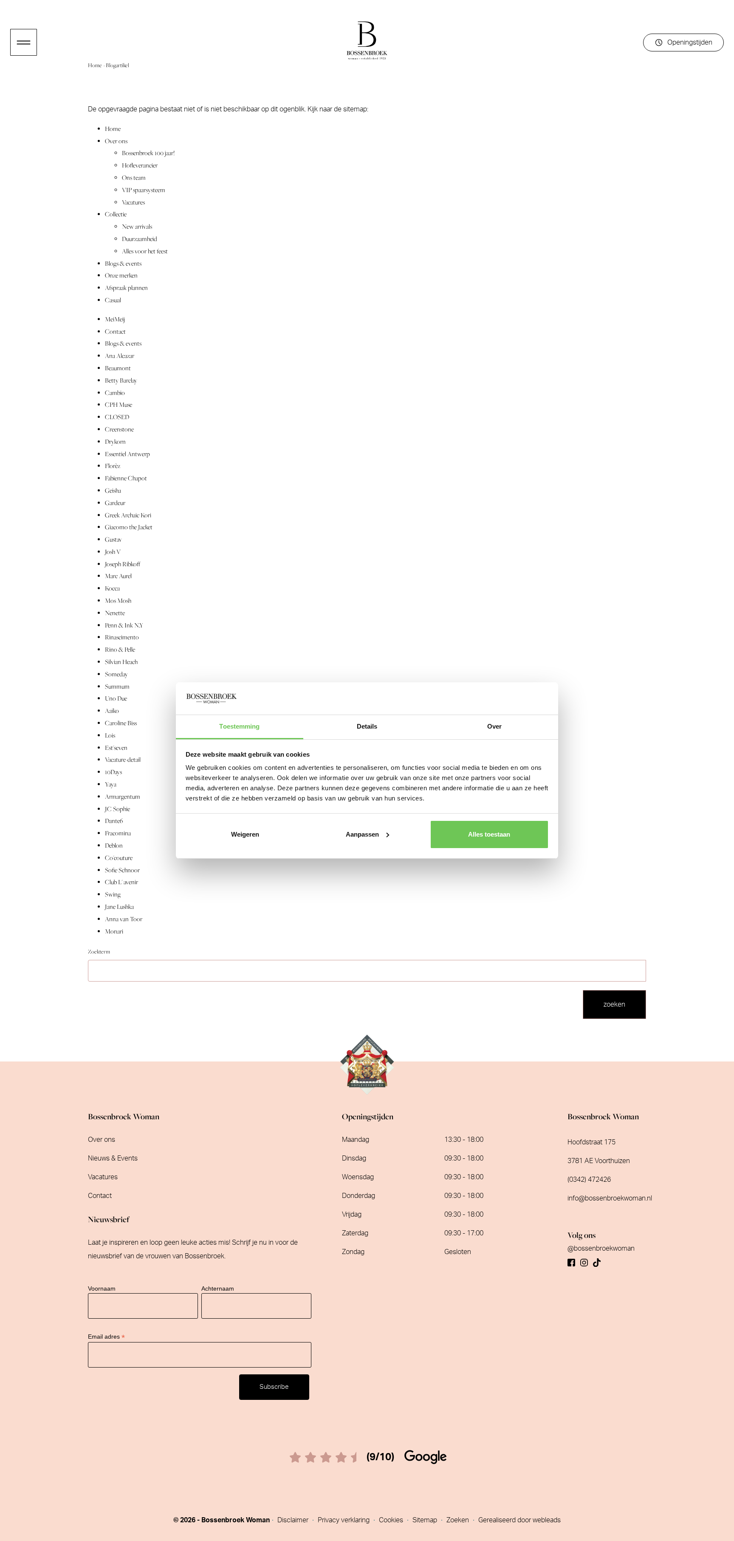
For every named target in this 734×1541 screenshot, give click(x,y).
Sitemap (425, 1520)
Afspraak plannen (126, 288)
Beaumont (118, 368)
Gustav (113, 539)
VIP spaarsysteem (143, 190)
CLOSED (117, 417)
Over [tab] (494, 726)
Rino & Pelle (120, 649)
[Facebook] (571, 1259)
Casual (113, 300)
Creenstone (119, 429)
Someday (116, 674)
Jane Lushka (119, 906)
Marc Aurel (118, 576)
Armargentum (122, 796)
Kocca (112, 588)
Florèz (112, 466)
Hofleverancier (140, 165)
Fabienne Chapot (126, 478)
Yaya (110, 784)
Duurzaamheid (139, 239)
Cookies (392, 1520)
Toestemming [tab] (239, 726)
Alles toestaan (489, 834)
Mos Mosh (118, 600)
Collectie (116, 214)
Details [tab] (367, 726)
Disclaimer (293, 1520)
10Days (113, 772)
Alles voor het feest (145, 251)
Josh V (113, 552)
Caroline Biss (121, 723)
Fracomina (118, 833)
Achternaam (217, 1288)
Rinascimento (122, 637)
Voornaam (102, 1288)
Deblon (114, 845)
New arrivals (137, 226)
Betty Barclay (121, 380)
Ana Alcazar (119, 356)
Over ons (116, 141)
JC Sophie (117, 809)
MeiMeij (115, 319)
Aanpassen (362, 834)
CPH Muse (118, 404)
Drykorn (115, 441)
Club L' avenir (121, 882)
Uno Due (116, 698)
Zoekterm (99, 951)
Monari (114, 931)
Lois (110, 735)
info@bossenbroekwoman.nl (609, 1198)
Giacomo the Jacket (128, 527)
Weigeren (245, 834)
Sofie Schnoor (122, 870)
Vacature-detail (123, 759)
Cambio (115, 393)
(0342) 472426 (589, 1179)
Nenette (115, 613)
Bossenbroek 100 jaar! (148, 153)
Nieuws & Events (113, 1158)
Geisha (113, 490)
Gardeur (115, 503)
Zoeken (458, 1520)
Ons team (134, 177)
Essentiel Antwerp (127, 454)
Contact (115, 331)
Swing (113, 894)
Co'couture (119, 858)
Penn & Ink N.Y (124, 625)
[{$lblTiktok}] (597, 1259)
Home (95, 65)
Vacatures (133, 202)
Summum (117, 686)
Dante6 (114, 821)
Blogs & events (123, 263)
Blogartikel (117, 65)
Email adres (106, 1337)
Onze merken (121, 275)
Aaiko (112, 711)
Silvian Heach (121, 662)
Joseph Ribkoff (122, 564)
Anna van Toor (123, 919)
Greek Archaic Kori (128, 515)
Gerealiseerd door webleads (519, 1520)
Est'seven (116, 748)
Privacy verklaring (344, 1520)
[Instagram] (584, 1259)
